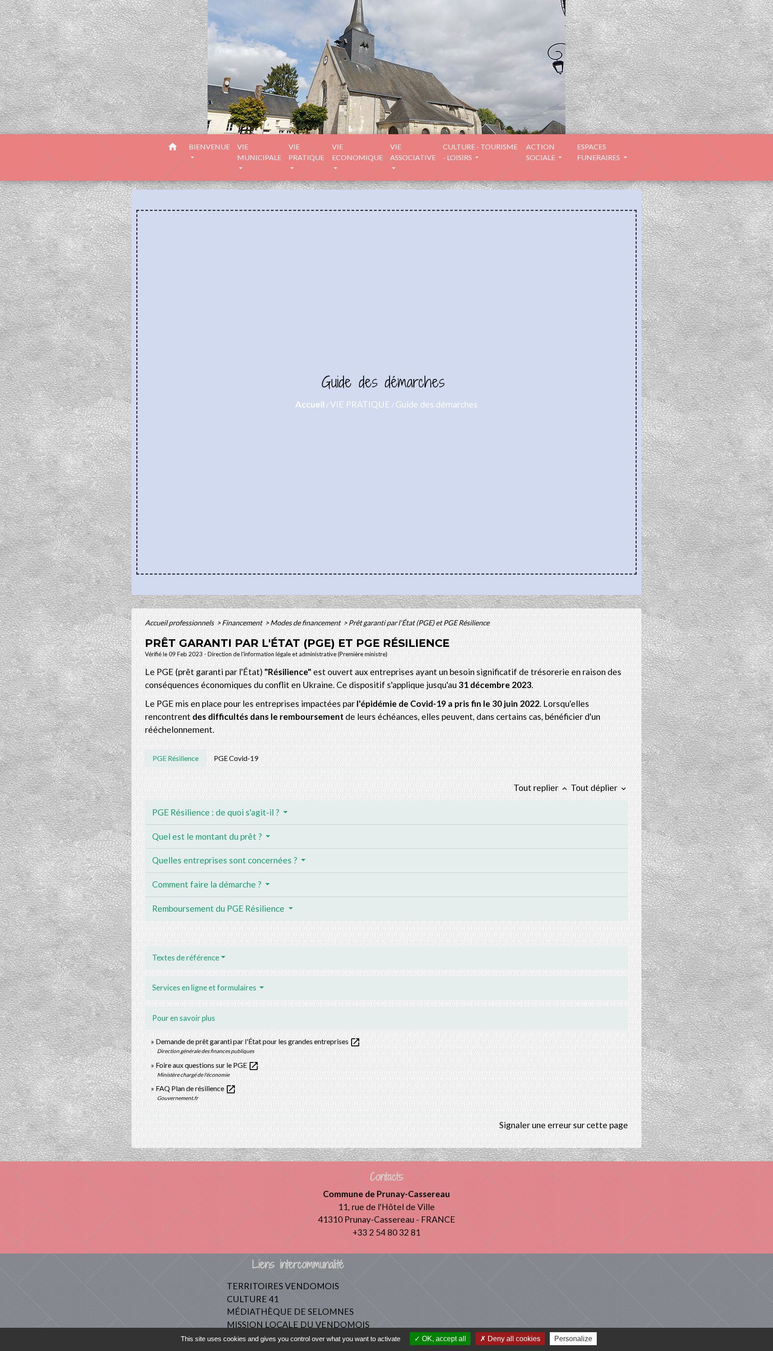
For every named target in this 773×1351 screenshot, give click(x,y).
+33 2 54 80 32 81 (386, 1232)
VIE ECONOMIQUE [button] (357, 151)
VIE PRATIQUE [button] (306, 151)
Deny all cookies (513, 1339)
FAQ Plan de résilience (196, 1088)
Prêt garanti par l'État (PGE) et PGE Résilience (418, 622)
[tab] (175, 758)
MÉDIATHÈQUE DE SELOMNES (290, 1311)
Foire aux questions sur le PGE (207, 1065)
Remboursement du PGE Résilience (219, 908)
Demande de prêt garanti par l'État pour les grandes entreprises (258, 1041)
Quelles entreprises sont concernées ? (225, 860)
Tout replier (541, 787)
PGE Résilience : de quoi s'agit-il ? (216, 812)
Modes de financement (306, 622)
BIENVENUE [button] (209, 146)
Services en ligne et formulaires (205, 987)
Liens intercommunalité (298, 1264)
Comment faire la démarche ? (207, 884)
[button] (172, 148)
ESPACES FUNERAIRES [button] (599, 151)
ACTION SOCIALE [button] (541, 151)
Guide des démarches (436, 404)
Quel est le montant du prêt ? (207, 836)
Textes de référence (185, 957)
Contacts (386, 1176)
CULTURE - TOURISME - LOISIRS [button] (480, 151)
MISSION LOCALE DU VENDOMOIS (298, 1324)
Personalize (573, 1339)
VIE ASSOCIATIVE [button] (413, 151)
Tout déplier (599, 787)
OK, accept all (443, 1339)
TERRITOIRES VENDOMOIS (283, 1286)
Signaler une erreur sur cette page (563, 1125)
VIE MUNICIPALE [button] (259, 151)
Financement (242, 622)
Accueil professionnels (180, 622)
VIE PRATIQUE (360, 404)
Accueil (310, 404)
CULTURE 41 (253, 1299)
